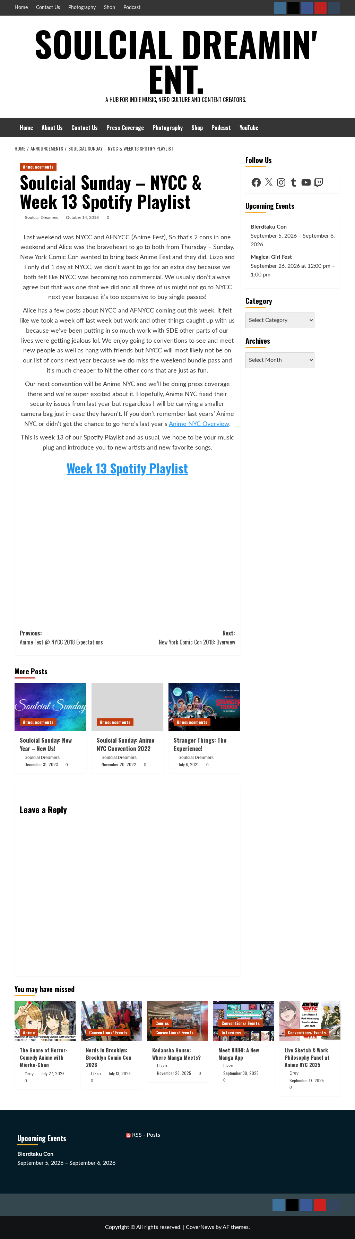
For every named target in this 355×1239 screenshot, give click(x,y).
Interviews (231, 1032)
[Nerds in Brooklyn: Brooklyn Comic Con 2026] (111, 1021)
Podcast (131, 7)
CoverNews (200, 1227)
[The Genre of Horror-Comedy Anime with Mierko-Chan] (45, 1021)
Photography (82, 7)
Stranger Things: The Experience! (200, 744)
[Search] (336, 127)
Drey (29, 1073)
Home (21, 7)
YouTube (249, 127)
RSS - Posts (145, 1135)
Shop (109, 7)
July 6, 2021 (189, 764)
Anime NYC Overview (199, 424)
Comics (162, 1023)
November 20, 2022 (119, 764)
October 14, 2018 (82, 217)
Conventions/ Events (108, 1032)
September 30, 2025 (241, 1073)
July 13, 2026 (120, 1073)
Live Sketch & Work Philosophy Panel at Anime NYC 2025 (307, 1057)
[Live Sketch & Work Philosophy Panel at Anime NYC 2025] (309, 1021)
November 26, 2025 (174, 1073)
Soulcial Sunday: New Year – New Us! (46, 744)
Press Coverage (125, 127)
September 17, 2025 (306, 1080)
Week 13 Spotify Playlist (127, 468)
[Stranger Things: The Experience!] (204, 707)
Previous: (61, 637)
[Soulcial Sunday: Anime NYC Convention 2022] (127, 707)
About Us (52, 127)
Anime (29, 1032)
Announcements (38, 167)
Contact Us (48, 7)
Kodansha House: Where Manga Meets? (176, 1053)
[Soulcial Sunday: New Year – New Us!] (50, 707)
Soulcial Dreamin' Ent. (175, 61)
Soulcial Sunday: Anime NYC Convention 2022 (125, 744)
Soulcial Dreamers (41, 217)
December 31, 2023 (41, 764)
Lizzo (96, 1073)
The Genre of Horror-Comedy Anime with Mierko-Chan (44, 1057)
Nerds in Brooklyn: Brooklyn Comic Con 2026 (108, 1057)
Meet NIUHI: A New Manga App (238, 1053)
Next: (197, 637)
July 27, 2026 (52, 1073)
